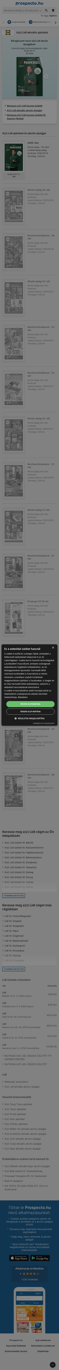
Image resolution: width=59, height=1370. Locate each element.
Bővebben (23, 697)
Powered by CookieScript (43, 723)
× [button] (53, 648)
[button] (29, 718)
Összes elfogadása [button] (30, 704)
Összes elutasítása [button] (30, 711)
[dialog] (29, 685)
